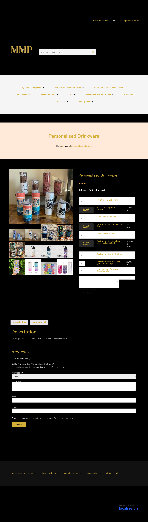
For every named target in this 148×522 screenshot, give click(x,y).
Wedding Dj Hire (71, 473)
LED (70, 94)
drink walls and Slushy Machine (68, 87)
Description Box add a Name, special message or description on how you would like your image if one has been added (105, 278)
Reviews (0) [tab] (39, 322)
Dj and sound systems (31, 87)
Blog (118, 473)
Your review (17, 381)
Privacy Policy (92, 473)
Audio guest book (23, 94)
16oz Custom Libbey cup (108, 200)
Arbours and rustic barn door (98, 94)
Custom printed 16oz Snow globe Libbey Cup (109, 262)
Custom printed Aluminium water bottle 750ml (109, 242)
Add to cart (88, 292)
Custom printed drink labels (109, 254)
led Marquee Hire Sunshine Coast (108, 87)
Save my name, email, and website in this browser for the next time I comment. (45, 418)
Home (59, 146)
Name (15, 396)
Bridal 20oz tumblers (106, 233)
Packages (61, 101)
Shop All (67, 146)
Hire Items (128, 94)
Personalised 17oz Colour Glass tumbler (108, 270)
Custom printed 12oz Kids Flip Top (110, 225)
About (109, 473)
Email (14, 407)
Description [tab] (19, 322)
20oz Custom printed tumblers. (106, 208)
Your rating (17, 373)
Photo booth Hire (48, 94)
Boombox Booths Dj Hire (22, 473)
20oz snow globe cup (106, 216)
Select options (86, 210)
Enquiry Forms (85, 101)
